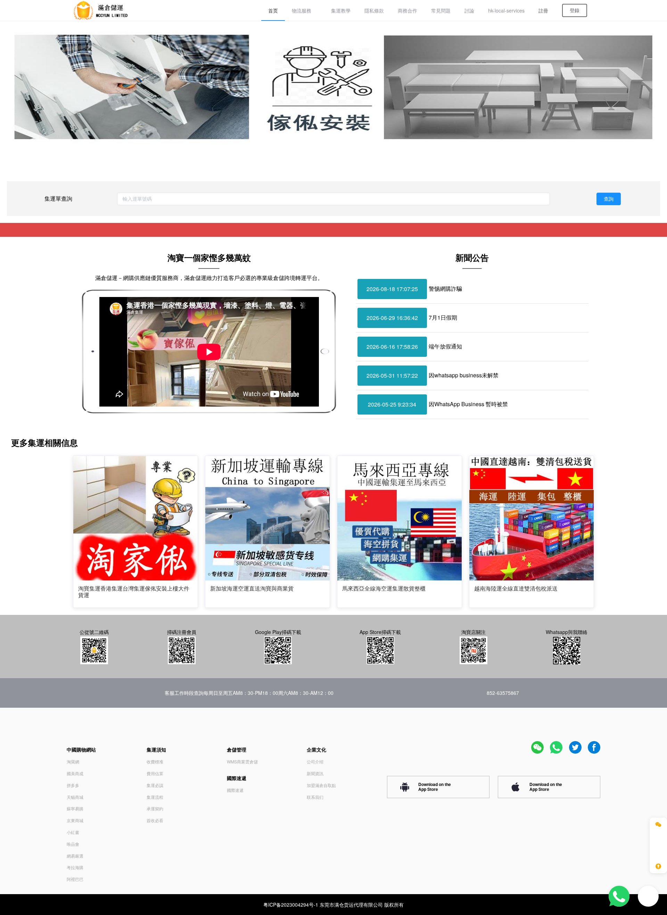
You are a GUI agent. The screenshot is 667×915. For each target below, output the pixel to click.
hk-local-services (506, 10)
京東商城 (75, 820)
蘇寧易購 (75, 808)
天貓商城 (75, 797)
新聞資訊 (315, 773)
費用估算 (155, 773)
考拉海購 (75, 867)
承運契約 (155, 808)
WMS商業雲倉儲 (242, 761)
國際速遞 (235, 790)
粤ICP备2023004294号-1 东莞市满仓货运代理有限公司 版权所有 (333, 904)
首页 (273, 10)
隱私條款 (374, 10)
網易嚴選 (75, 856)
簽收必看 (155, 820)
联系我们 (315, 797)
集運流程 (155, 797)
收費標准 (155, 761)
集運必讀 (155, 785)
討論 (469, 10)
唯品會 (73, 844)
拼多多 (73, 785)
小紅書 (73, 832)
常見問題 (441, 10)
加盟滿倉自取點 (321, 785)
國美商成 (75, 773)
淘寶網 (73, 761)
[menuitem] (273, 10)
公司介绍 (315, 761)
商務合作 (407, 10)
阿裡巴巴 (75, 879)
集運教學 (341, 10)
